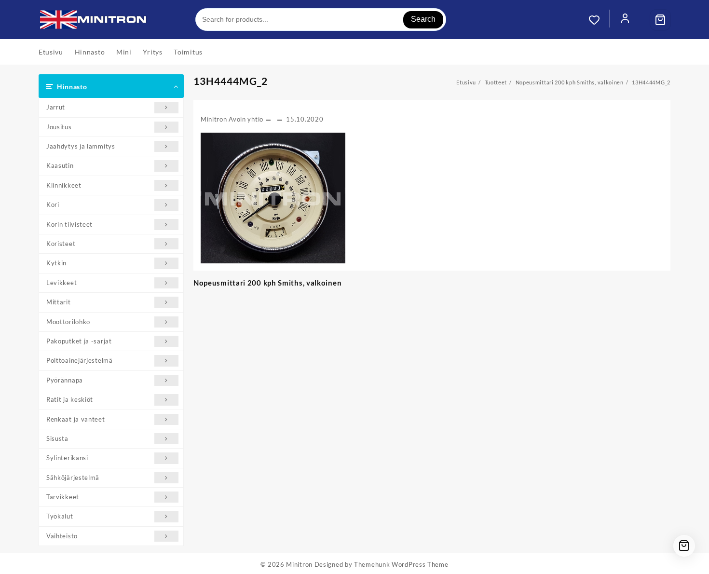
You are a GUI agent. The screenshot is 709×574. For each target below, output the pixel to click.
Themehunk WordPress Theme (401, 564)
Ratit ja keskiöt (69, 399)
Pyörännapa (64, 380)
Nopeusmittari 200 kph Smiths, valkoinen (267, 282)
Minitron (299, 564)
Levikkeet (61, 283)
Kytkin (56, 263)
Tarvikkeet (62, 497)
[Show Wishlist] (599, 20)
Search (423, 19)
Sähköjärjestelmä (72, 477)
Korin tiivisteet (69, 224)
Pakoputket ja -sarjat (79, 341)
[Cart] (660, 20)
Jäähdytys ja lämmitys (80, 146)
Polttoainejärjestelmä (79, 360)
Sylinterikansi (67, 458)
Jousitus (59, 127)
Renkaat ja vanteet (75, 419)
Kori (52, 204)
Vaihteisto (62, 536)
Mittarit (58, 302)
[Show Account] (625, 20)
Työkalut (59, 516)
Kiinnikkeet (64, 185)
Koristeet (60, 243)
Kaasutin (60, 165)
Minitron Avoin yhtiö (232, 119)
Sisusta (57, 438)
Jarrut (55, 107)
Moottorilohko (68, 322)
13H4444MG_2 (230, 81)
